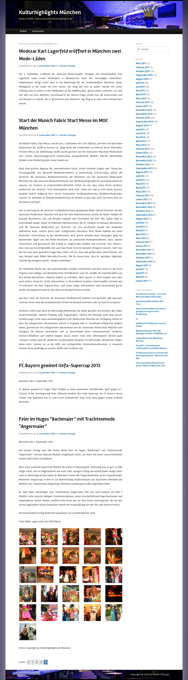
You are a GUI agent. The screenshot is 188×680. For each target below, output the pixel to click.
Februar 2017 (142, 67)
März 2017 (141, 63)
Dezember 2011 (143, 249)
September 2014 (144, 121)
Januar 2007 (142, 280)
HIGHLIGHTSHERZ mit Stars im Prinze (151, 325)
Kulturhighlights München (50, 12)
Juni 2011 (140, 273)
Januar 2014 (142, 152)
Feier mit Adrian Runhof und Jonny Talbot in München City (150, 364)
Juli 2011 (140, 269)
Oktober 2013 (143, 164)
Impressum (38, 31)
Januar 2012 (142, 245)
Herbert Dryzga (67, 66)
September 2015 (144, 75)
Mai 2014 (140, 137)
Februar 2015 (142, 102)
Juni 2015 (140, 86)
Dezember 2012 (144, 203)
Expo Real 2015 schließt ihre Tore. (150, 303)
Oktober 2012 (143, 211)
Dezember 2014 (144, 110)
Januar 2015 (142, 106)
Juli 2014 (140, 129)
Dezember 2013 (144, 156)
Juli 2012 (140, 222)
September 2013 (144, 168)
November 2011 (144, 253)
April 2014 (141, 141)
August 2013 (142, 172)
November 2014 (144, 114)
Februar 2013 (142, 195)
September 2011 (144, 261)
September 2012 (144, 214)
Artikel (23, 31)
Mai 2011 (140, 277)
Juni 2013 (140, 180)
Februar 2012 (142, 242)
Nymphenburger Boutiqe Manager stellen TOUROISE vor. (151, 332)
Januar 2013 (142, 199)
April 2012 (141, 234)
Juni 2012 (140, 226)
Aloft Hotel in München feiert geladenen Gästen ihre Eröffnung (151, 311)
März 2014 (141, 145)
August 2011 (142, 265)
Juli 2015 (140, 82)
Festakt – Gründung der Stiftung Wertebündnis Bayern (151, 347)
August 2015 (142, 79)
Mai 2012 (140, 230)
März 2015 (141, 98)
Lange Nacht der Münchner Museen (149, 339)
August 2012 (142, 218)
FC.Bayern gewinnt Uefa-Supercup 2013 (59, 366)
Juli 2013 (140, 176)
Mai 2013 (140, 183)
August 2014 (142, 125)
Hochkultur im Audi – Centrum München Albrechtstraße (151, 295)
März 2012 (141, 238)
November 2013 (144, 160)
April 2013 (141, 187)
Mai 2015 (140, 90)
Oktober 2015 (143, 71)
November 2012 (144, 207)
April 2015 (141, 94)
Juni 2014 (140, 133)
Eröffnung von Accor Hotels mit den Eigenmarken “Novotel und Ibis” (152, 355)
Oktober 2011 (143, 257)
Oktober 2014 (143, 117)
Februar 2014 (143, 148)
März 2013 (141, 191)
